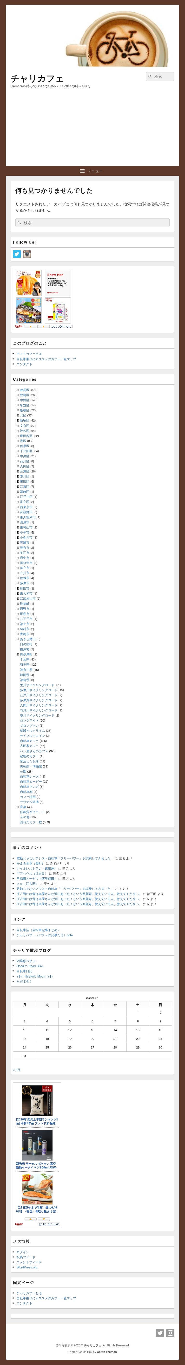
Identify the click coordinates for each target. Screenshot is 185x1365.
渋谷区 (24, 430)
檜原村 (24, 649)
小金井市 (26, 537)
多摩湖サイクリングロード (39, 700)
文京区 (24, 425)
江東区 (24, 486)
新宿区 (24, 420)
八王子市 (26, 618)
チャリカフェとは (29, 353)
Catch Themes (107, 1352)
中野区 (24, 400)
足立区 (24, 501)
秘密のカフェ (29, 756)
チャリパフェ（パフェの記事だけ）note (45, 935)
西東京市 (26, 507)
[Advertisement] (92, 130)
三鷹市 (24, 542)
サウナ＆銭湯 (29, 801)
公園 (23, 771)
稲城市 (24, 578)
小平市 (24, 532)
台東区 (24, 471)
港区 (23, 440)
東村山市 (26, 527)
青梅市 (24, 634)
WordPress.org (27, 1267)
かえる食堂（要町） (31, 863)
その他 (24, 817)
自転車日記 (24, 971)
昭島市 (24, 613)
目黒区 (24, 445)
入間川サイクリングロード (39, 705)
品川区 (24, 461)
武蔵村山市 (28, 598)
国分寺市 (26, 562)
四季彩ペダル (26, 960)
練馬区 (24, 389)
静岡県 (24, 674)
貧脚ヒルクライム (32, 730)
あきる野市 (28, 639)
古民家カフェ (29, 745)
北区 (23, 415)
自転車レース (29, 776)
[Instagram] (170, 1333)
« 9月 (16, 1069)
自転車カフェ (29, 740)
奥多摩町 (26, 654)
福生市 (24, 623)
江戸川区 (26, 496)
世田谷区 (26, 435)
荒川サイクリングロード (37, 684)
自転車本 (26, 791)
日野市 (24, 608)
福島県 (24, 679)
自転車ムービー (31, 781)
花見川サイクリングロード (39, 710)
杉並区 (24, 405)
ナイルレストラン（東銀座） (37, 868)
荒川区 (24, 476)
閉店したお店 (29, 761)
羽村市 (24, 628)
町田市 (24, 588)
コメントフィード (29, 1262)
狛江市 (24, 552)
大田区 (24, 466)
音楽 (23, 806)
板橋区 (24, 410)
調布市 (24, 547)
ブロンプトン (29, 725)
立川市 (24, 572)
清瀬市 (24, 522)
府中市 (24, 557)
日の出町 (26, 644)
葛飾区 (24, 491)
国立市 (24, 567)
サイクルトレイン (32, 735)
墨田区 (24, 481)
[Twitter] (160, 1333)
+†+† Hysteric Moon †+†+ (35, 976)
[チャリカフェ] (92, 66)
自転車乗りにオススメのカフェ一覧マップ (46, 359)
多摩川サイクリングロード (39, 690)
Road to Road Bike (30, 966)
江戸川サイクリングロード (39, 695)
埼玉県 (24, 664)
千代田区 (26, 451)
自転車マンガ (29, 786)
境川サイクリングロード (37, 715)
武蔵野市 (26, 512)
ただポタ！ (24, 981)
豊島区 (24, 395)
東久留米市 (28, 517)
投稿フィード (26, 1257)
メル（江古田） (28, 883)
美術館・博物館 (31, 766)
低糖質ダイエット (32, 811)
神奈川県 (26, 669)
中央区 (24, 456)
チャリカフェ (37, 77)
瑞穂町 (24, 603)
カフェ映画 (28, 796)
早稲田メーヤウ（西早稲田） (37, 878)
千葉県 (24, 659)
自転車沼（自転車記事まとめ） (38, 930)
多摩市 (24, 583)
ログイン (23, 1252)
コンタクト (24, 364)
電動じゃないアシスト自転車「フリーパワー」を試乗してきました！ (65, 858)
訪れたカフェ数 (31, 822)
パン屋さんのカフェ (34, 751)
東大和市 (26, 593)
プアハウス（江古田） (32, 873)
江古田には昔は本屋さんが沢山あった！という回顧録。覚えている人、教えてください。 (79, 893)
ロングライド (29, 720)
